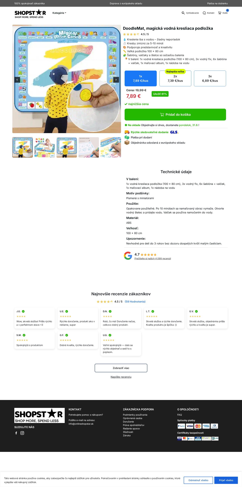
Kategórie (58, 12)
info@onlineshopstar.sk (81, 423)
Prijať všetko (226, 480)
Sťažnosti (128, 432)
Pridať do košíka (178, 115)
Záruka (127, 435)
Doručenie (128, 421)
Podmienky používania (135, 414)
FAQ (179, 414)
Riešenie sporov (131, 428)
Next (116, 80)
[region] (121, 479)
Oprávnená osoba (132, 418)
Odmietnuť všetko (198, 480)
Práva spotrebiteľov (133, 425)
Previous (17, 80)
